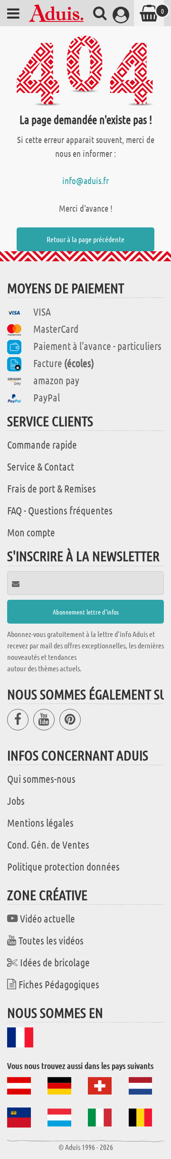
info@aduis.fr (85, 180)
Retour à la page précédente (85, 239)
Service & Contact (40, 466)
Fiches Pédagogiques (59, 984)
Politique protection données (63, 866)
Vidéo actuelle (47, 918)
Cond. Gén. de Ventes (48, 844)
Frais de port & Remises (51, 488)
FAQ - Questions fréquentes (60, 510)
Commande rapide (42, 444)
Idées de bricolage (55, 962)
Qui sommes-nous (41, 778)
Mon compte (31, 532)
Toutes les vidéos (51, 940)
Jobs (16, 800)
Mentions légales (40, 822)
